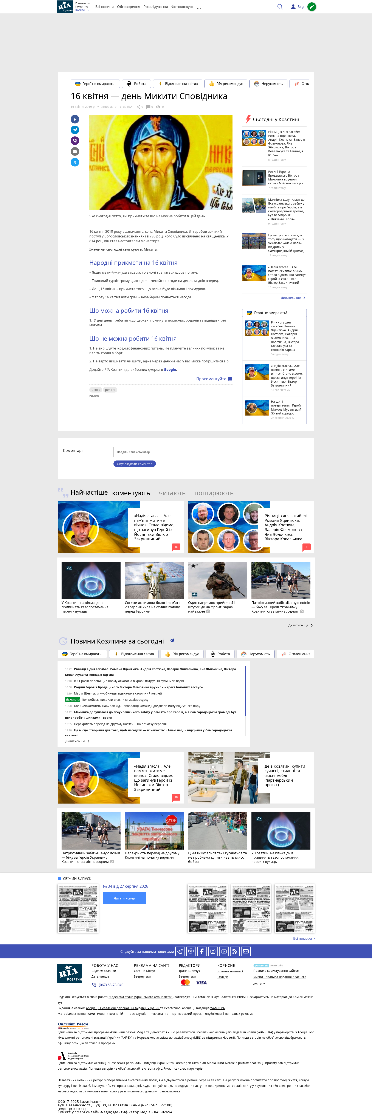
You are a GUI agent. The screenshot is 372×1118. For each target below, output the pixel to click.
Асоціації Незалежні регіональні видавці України (123, 1008)
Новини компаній (230, 971)
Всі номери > (304, 938)
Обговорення (128, 6)
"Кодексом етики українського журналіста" (140, 997)
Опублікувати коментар (134, 464)
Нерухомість (272, 83)
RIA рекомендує (230, 83)
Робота (140, 83)
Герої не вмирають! (99, 83)
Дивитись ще (294, 297)
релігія (110, 390)
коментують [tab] (131, 492)
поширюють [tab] (214, 492)
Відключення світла (181, 83)
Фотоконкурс (182, 6)
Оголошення (312, 83)
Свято (95, 390)
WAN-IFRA (217, 1008)
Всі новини (104, 6)
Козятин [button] (81, 10)
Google (170, 369)
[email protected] (72, 1109)
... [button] (199, 6)
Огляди (222, 977)
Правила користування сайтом (276, 971)
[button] (172, 641)
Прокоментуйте (214, 379)
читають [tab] (172, 492)
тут (60, 1002)
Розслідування (156, 6)
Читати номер (124, 898)
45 (160, 107)
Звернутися (142, 976)
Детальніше (100, 976)
